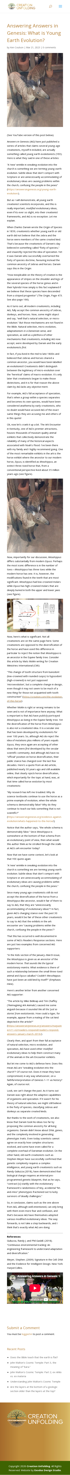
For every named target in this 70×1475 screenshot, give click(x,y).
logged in (27, 1334)
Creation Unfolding (38, 1466)
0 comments (49, 47)
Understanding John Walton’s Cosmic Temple (35, 1381)
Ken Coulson (16, 47)
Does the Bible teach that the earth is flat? (34, 1357)
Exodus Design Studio (47, 1470)
